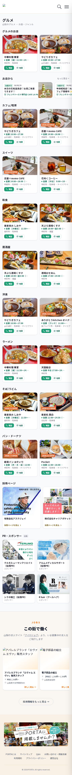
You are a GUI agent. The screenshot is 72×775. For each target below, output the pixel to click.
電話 (10, 67)
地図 (21, 67)
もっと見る (62, 78)
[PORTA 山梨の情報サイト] (11, 6)
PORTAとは (11, 754)
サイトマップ (26, 754)
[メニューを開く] (66, 6)
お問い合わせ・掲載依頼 (55, 754)
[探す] (59, 6)
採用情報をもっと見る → (36, 701)
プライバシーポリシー (36, 758)
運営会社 (54, 758)
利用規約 (18, 758)
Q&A (38, 754)
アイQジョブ (31, 635)
